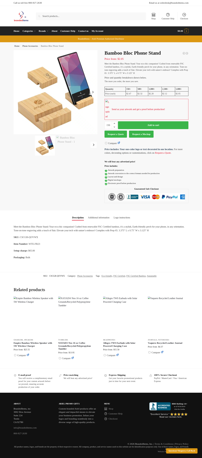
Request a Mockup (141, 134)
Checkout (184, 19)
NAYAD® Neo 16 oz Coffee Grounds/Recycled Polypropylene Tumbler (74, 346)
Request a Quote (116, 134)
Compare (112, 143)
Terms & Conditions (164, 444)
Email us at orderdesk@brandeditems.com (169, 3)
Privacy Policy (182, 444)
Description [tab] (78, 217)
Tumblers (63, 340)
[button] (183, 31)
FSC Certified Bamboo (136, 276)
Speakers (28, 340)
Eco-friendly (107, 276)
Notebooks (163, 340)
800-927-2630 (20, 433)
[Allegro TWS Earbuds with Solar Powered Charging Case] (123, 317)
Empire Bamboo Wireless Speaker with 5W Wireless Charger (33, 344)
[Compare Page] (118, 143)
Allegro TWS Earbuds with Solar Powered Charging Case (119, 344)
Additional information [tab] (98, 217)
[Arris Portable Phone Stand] (186, 53)
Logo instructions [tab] (122, 217)
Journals (152, 340)
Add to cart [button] (33, 361)
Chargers (18, 340)
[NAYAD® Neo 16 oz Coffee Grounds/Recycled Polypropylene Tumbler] (78, 317)
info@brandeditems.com (25, 428)
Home (16, 46)
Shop (153, 19)
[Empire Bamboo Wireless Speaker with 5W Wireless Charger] (34, 317)
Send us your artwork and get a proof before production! (138, 109)
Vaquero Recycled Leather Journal (165, 343)
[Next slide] (93, 92)
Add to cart (153, 125)
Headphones (109, 340)
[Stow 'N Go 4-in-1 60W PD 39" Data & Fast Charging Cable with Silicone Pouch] (183, 53)
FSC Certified (119, 276)
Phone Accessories (30, 46)
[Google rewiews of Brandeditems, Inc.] (169, 415)
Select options (123, 362)
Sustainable (152, 276)
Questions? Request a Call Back (182, 451)
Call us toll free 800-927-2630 (28, 3)
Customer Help (168, 19)
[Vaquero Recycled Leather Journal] (168, 317)
